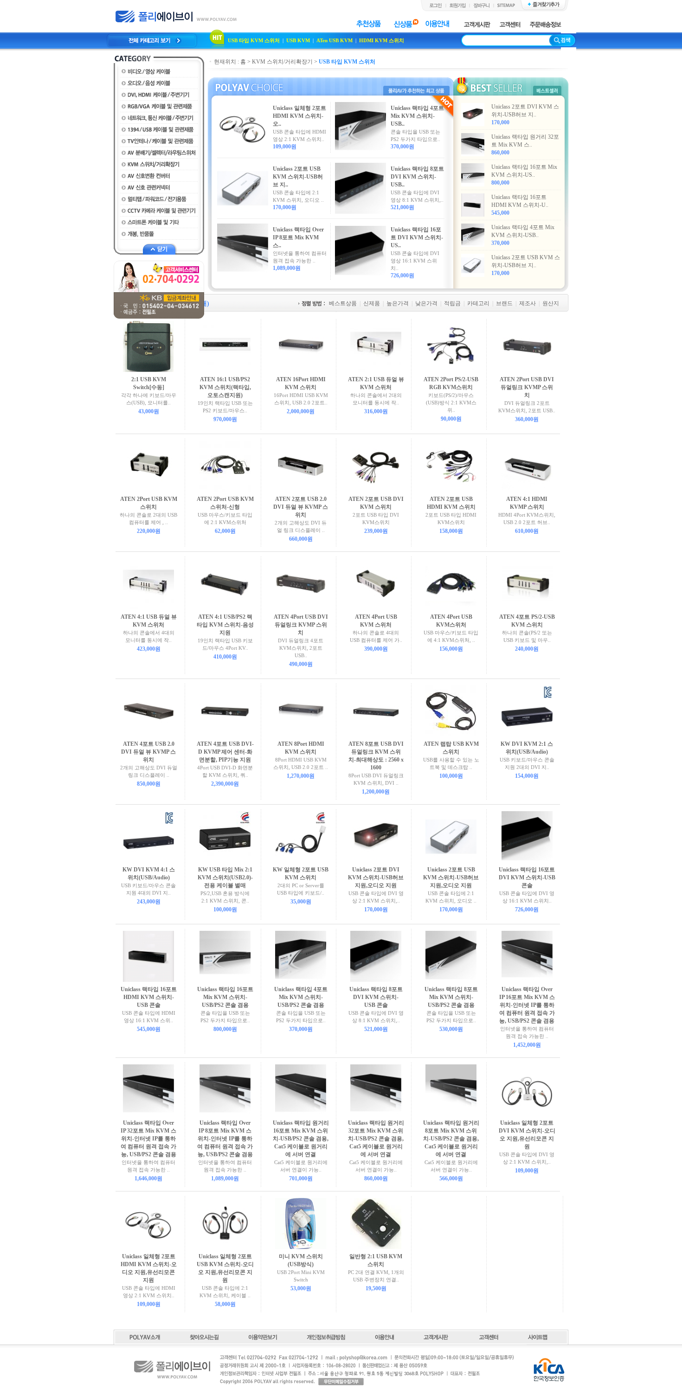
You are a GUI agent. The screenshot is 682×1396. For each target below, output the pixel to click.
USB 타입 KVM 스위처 (254, 40)
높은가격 (397, 303)
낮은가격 (426, 303)
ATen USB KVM (334, 40)
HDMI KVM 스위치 (381, 40)
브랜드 (504, 303)
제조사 (527, 303)
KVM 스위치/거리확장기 (282, 61)
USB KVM (298, 40)
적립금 (452, 303)
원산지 (550, 303)
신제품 (371, 303)
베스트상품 (343, 303)
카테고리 (478, 303)
